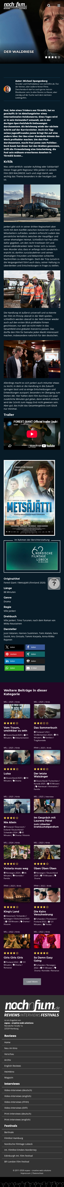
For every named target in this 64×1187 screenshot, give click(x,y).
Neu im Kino (10, 1048)
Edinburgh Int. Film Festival (18, 1155)
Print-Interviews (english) (17, 1119)
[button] (14, 647)
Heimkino (9, 1071)
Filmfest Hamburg (13, 1138)
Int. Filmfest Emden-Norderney (20, 1149)
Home (7, 1042)
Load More (32, 981)
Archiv (7, 1059)
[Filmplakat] (29, 499)
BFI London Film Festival (16, 1161)
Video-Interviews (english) (17, 1096)
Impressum (25, 1173)
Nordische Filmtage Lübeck (18, 1143)
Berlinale (9, 1132)
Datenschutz (37, 1173)
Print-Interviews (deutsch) (17, 1113)
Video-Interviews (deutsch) (18, 1090)
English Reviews (12, 1065)
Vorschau (9, 1054)
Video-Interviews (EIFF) (15, 1107)
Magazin (8, 1077)
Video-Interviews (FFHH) (16, 1101)
